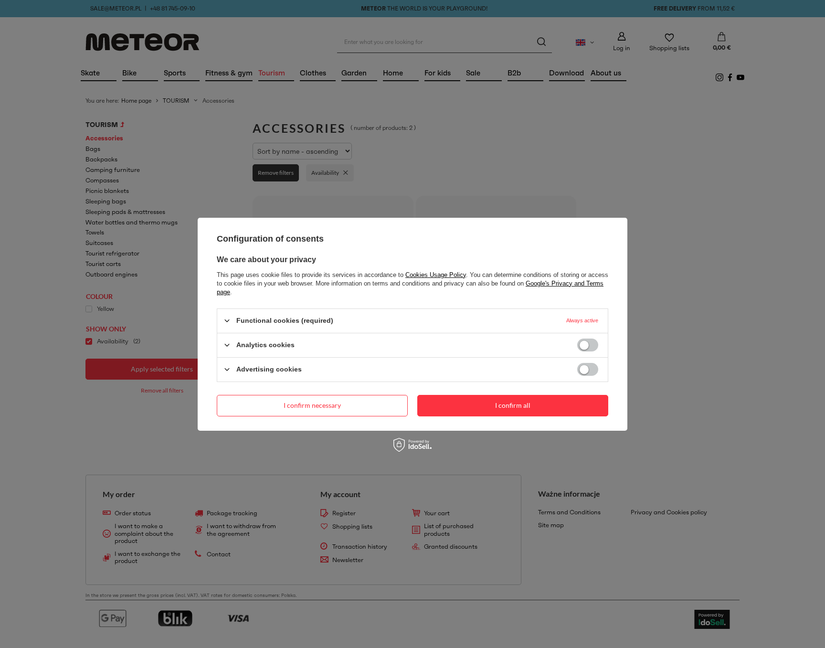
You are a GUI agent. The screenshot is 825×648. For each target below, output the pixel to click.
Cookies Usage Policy (435, 274)
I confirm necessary (312, 405)
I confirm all (512, 405)
